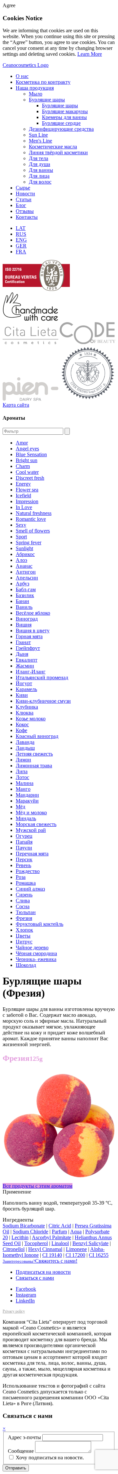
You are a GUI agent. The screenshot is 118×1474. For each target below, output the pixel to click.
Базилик (25, 595)
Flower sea (27, 489)
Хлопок (24, 930)
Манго (23, 789)
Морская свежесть (36, 824)
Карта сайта (16, 405)
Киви (22, 695)
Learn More (89, 54)
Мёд (20, 806)
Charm (23, 466)
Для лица (39, 176)
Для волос (40, 182)
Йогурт (24, 683)
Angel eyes (27, 448)
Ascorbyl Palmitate (51, 1237)
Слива (23, 900)
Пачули (24, 847)
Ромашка (26, 883)
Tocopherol (36, 1243)
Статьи (23, 199)
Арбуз (22, 583)
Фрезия (24, 918)
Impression (27, 501)
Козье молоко (31, 718)
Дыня (22, 654)
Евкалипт (26, 660)
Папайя (24, 842)
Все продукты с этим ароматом (37, 1186)
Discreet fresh (30, 478)
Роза (21, 877)
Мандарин (27, 795)
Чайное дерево (32, 947)
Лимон (23, 759)
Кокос (22, 724)
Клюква (24, 712)
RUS (21, 234)
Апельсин (27, 577)
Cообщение (21, 1451)
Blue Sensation (31, 454)
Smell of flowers (33, 531)
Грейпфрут (28, 648)
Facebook (26, 1289)
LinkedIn (25, 1300)
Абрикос (25, 554)
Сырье (23, 187)
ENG (21, 240)
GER (21, 245)
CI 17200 (75, 1255)
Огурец (24, 836)
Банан (22, 601)
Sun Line (38, 135)
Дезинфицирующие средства (61, 129)
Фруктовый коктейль (39, 924)
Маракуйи (27, 801)
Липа (22, 771)
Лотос (22, 777)
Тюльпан (26, 912)
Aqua (76, 1231)
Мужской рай (31, 830)
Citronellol (14, 1249)
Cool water (27, 472)
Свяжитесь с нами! (40, 1261)
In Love (24, 507)
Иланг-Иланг (31, 671)
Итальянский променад (42, 677)
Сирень (24, 894)
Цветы (23, 936)
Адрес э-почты (24, 1437)
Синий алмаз (30, 889)
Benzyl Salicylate (90, 1243)
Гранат (23, 642)
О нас (22, 76)
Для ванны (41, 170)
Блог (21, 205)
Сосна (23, 906)
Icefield (23, 495)
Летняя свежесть (34, 754)
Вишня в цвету (32, 630)
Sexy (21, 525)
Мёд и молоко (31, 812)
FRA (21, 251)
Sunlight (24, 548)
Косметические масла (53, 146)
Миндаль (26, 818)
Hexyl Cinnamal (45, 1249)
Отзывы (25, 211)
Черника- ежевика (36, 959)
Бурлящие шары (47, 99)
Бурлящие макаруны (65, 111)
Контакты (27, 217)
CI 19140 (52, 1255)
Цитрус (24, 941)
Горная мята (29, 636)
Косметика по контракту (43, 82)
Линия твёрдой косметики (58, 152)
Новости (25, 193)
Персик (24, 859)
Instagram (26, 1295)
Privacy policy (14, 1311)
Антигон (26, 572)
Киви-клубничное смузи (43, 701)
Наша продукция (35, 88)
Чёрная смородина (36, 953)
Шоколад (26, 965)
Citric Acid (60, 1225)
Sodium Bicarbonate (24, 1225)
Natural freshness (33, 513)
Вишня (23, 624)
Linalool (60, 1243)
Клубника (27, 707)
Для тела (38, 158)
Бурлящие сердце (61, 123)
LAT (21, 228)
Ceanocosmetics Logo (26, 65)
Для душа (39, 164)
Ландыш (25, 748)
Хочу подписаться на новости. (49, 1457)
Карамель (26, 689)
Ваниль (24, 607)
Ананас (24, 566)
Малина (24, 783)
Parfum (59, 1231)
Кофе (21, 730)
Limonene (76, 1249)
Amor (22, 442)
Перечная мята (32, 853)
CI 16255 (98, 1255)
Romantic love (31, 519)
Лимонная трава (34, 765)
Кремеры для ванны (64, 117)
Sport (21, 536)
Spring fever (28, 542)
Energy (23, 484)
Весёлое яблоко (33, 613)
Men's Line (40, 140)
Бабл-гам (26, 589)
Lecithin (20, 1237)
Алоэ (21, 560)
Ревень (23, 865)
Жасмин (25, 666)
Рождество (28, 871)
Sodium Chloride (30, 1231)
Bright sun (26, 460)
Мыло (35, 94)
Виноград (27, 619)
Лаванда (25, 742)
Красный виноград (37, 736)
